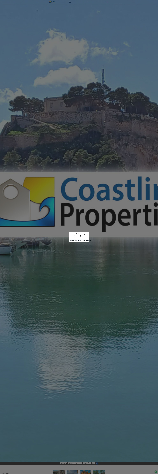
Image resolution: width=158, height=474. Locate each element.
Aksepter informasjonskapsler (73, 240)
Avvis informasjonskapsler (86, 240)
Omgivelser (79, 240)
